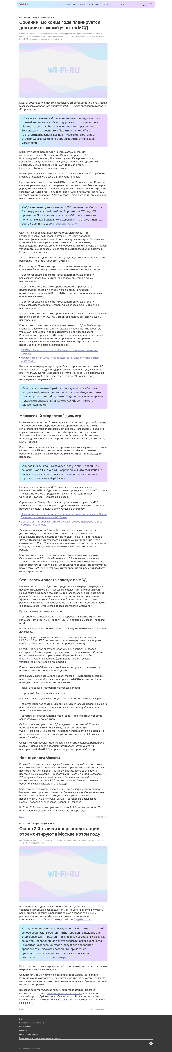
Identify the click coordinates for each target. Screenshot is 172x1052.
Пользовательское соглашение (31, 1023)
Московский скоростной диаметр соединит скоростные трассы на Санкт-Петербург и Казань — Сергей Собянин (64, 515)
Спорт (122, 4)
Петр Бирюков (82, 919)
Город (105, 4)
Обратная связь (25, 1027)
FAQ (20, 1019)
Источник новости (99, 816)
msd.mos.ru (26, 658)
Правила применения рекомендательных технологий (39, 1038)
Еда (114, 4)
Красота (94, 4)
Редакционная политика (28, 1034)
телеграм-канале (65, 223)
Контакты (23, 1030)
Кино (67, 4)
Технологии (79, 4)
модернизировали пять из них (64, 993)
